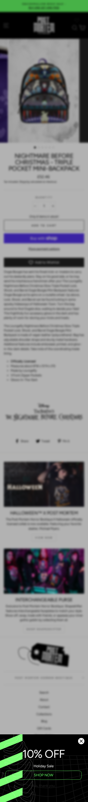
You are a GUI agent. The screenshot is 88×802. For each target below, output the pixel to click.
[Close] (81, 741)
